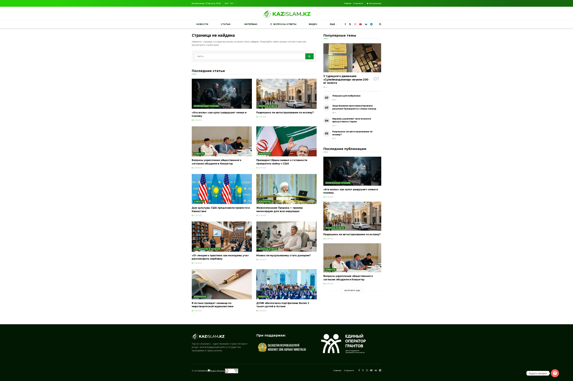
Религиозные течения (206, 106)
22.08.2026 (197, 120)
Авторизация (374, 3)
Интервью (250, 24)
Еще (332, 24)
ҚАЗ (226, 3)
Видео (313, 24)
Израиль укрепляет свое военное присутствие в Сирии (351, 120)
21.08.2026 (197, 215)
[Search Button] (309, 56)
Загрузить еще (352, 290)
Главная (347, 3)
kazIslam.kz (203, 370)
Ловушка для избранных (346, 95)
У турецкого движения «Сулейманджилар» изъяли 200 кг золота (345, 80)
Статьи (225, 24)
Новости (202, 24)
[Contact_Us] (555, 373)
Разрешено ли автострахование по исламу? (285, 112)
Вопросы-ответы (284, 24)
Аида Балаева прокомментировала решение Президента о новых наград (354, 107)
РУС (232, 3)
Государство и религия (207, 249)
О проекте (358, 3)
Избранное (265, 153)
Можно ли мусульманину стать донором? (283, 255)
